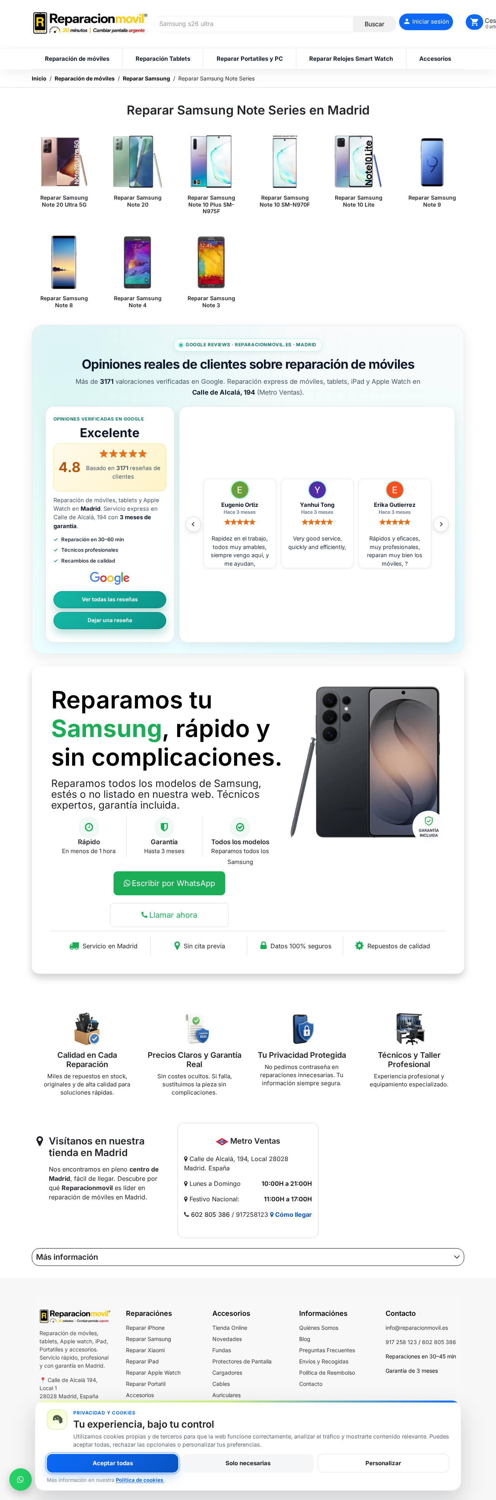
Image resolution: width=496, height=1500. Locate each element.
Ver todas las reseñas (110, 599)
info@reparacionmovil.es (417, 1327)
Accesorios (140, 1395)
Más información (67, 1257)
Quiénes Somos (318, 1327)
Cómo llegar (293, 1214)
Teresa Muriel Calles (394, 504)
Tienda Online (229, 1327)
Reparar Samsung (148, 1339)
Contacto (310, 1383)
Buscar (374, 24)
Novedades (227, 1339)
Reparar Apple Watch (153, 1372)
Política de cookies (140, 1480)
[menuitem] (77, 58)
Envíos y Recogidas (323, 1361)
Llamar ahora (173, 915)
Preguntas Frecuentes (327, 1350)
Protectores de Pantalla (242, 1361)
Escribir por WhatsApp (173, 883)
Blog (304, 1339)
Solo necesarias (248, 1463)
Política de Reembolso (327, 1372)
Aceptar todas (113, 1463)
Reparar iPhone (145, 1327)
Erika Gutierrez (317, 504)
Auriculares (226, 1395)
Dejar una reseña (110, 620)
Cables (221, 1383)
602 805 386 (210, 1214)
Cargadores (227, 1372)
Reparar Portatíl (145, 1383)
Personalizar (383, 1463)
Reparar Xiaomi (145, 1350)
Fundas (221, 1350)
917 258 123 (401, 1342)
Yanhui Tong (239, 504)
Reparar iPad (142, 1361)
